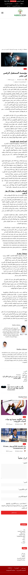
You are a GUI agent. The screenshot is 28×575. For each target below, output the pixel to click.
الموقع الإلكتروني (22, 496)
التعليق (25, 463)
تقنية (24, 537)
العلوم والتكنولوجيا (21, 536)
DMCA (21, 3)
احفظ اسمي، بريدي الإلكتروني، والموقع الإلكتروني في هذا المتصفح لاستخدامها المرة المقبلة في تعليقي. (14, 506)
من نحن (8, 6)
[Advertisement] (14, 33)
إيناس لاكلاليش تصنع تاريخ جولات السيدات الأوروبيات (15, 420)
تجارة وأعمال (22, 534)
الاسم (25, 482)
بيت (24, 529)
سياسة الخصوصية (16, 6)
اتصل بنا (16, 3)
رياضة (25, 69)
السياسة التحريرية (8, 3)
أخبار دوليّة (22, 533)
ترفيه (24, 541)
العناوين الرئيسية (21, 531)
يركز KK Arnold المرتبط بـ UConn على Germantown (14, 447)
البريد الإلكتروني (22, 489)
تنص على (20, 145)
